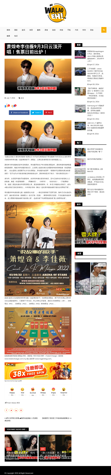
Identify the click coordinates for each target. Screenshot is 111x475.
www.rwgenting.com (43, 359)
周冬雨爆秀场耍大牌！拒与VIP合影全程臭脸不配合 (20, 454)
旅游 (54, 30)
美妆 (91, 30)
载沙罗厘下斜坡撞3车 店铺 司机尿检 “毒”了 (95, 150)
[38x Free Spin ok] (38, 371)
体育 (31, 30)
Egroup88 (18, 381)
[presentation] (100, 265)
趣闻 (38, 30)
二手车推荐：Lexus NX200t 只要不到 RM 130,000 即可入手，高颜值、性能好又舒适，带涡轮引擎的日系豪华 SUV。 (95, 75)
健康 (8, 36)
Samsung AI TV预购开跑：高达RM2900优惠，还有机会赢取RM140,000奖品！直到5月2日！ (96, 110)
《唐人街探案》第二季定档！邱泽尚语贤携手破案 (53, 454)
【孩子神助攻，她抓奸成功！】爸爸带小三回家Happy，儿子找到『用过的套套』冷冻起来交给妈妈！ (95, 93)
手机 (69, 30)
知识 (16, 36)
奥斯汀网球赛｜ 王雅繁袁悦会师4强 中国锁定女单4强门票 (98, 284)
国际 (16, 30)
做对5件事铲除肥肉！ (95, 159)
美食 (46, 30)
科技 (61, 30)
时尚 (84, 30)
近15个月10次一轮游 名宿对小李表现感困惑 (82, 285)
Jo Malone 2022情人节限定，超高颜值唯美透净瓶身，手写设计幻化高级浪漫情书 (95, 181)
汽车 (76, 30)
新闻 (8, 30)
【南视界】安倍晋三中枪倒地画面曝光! (55, 418)
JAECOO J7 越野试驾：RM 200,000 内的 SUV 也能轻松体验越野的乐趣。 (95, 126)
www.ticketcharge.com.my (15, 359)
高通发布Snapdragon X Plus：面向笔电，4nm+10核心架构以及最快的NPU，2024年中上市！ (95, 56)
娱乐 (23, 30)
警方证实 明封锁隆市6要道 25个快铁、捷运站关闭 (95, 191)
